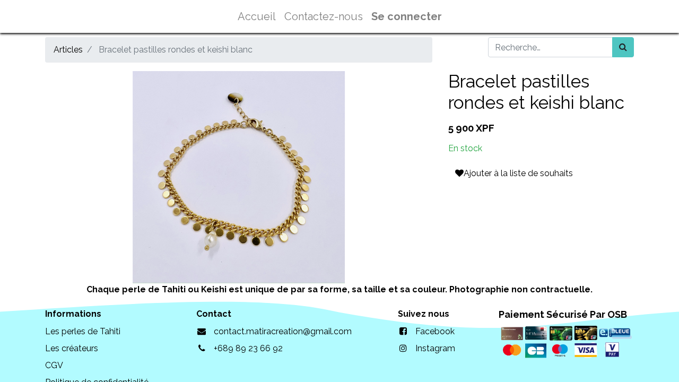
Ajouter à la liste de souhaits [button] (518, 173)
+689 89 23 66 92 (248, 348)
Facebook (435, 331)
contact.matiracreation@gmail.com (283, 331)
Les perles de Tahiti (82, 331)
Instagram (435, 348)
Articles (68, 50)
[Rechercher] (623, 47)
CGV (54, 365)
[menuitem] (256, 16)
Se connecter (406, 16)
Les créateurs (71, 348)
